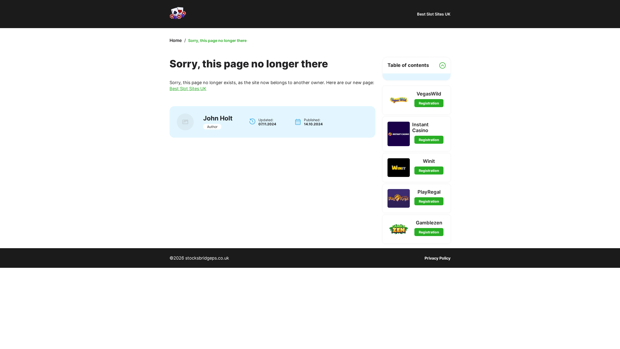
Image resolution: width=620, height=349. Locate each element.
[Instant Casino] (399, 134)
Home (176, 40)
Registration (429, 103)
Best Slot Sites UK (433, 14)
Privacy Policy (437, 258)
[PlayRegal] (399, 198)
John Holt (217, 118)
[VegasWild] (399, 100)
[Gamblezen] (399, 229)
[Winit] (399, 167)
